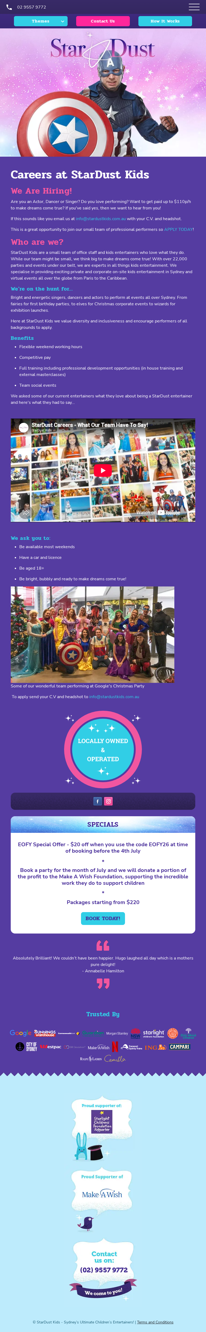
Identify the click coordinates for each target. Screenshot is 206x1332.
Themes (41, 21)
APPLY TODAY (178, 229)
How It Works (165, 21)
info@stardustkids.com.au (101, 219)
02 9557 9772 (31, 7)
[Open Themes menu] (194, 7)
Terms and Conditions (155, 1322)
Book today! (103, 918)
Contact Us (103, 21)
